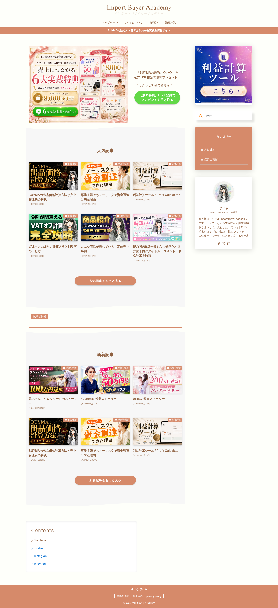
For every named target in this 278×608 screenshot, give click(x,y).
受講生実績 (211, 159)
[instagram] (229, 244)
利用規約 (138, 596)
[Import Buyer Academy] (139, 10)
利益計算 (209, 149)
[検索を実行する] (200, 115)
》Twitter (37, 548)
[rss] (146, 589)
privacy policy (154, 596)
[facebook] (219, 244)
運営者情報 (122, 596)
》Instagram (39, 556)
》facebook (39, 564)
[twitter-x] (224, 244)
